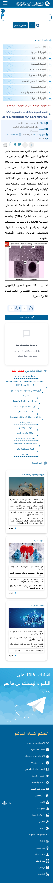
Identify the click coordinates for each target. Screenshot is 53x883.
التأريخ (42, 802)
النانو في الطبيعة (25, 422)
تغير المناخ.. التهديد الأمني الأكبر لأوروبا (28, 650)
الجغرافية (41, 808)
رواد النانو (25, 454)
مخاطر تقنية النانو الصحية (25, 376)
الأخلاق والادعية (38, 776)
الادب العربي (40, 795)
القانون (42, 822)
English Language (37, 835)
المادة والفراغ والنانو (25, 412)
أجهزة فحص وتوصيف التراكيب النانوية (25, 390)
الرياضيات (41, 867)
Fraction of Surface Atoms (25, 444)
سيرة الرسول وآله (38, 763)
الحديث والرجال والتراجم (35, 769)
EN (2, 11)
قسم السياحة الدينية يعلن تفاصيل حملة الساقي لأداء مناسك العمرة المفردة (26, 507)
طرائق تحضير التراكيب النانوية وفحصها (25, 417)
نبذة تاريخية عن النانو (25, 433)
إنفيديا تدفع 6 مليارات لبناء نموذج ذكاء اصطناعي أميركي (26, 645)
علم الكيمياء (41, 40)
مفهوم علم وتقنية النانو (25, 438)
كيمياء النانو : (11, 105)
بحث (32, 25)
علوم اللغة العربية (38, 789)
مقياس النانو (25, 396)
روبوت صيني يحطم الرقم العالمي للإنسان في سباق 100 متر (26, 639)
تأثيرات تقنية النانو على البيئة (25, 406)
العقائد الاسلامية (38, 750)
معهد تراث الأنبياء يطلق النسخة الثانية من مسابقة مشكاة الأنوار (26, 513)
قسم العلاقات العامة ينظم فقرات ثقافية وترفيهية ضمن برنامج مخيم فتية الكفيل (26, 501)
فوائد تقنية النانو (25, 428)
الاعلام (42, 828)
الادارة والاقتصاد (38, 815)
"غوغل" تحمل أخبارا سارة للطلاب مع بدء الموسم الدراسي (26, 632)
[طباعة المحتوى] (5, 145)
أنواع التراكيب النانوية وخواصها (25, 401)
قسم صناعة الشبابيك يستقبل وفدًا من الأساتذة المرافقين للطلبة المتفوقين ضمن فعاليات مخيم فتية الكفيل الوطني (26, 521)
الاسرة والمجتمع (38, 782)
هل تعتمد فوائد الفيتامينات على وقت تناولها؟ (26, 568)
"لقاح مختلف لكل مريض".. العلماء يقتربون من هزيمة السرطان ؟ (26, 587)
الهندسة (41, 874)
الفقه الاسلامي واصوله (35, 756)
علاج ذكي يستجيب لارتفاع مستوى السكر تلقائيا (26, 574)
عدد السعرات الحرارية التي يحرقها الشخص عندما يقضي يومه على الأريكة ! (26, 580)
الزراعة (42, 841)
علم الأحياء (40, 861)
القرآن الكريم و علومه (36, 743)
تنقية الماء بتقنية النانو (25, 449)
